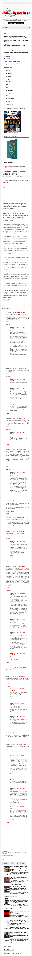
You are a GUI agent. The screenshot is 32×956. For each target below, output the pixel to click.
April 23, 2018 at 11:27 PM (19, 744)
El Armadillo (9, 73)
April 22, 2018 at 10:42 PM (19, 668)
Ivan (7, 87)
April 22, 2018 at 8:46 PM (19, 566)
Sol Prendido (9, 104)
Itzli (7, 84)
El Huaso (8, 76)
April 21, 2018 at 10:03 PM (18, 312)
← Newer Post (5, 305)
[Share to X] (7, 300)
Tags (12, 863)
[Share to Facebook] (9, 300)
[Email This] (4, 300)
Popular (6, 863)
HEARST (8, 81)
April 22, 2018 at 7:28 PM (19, 531)
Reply (7, 321)
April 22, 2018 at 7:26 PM (19, 517)
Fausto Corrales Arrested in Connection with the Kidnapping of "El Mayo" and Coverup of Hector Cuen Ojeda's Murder (19, 901)
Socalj (8, 101)
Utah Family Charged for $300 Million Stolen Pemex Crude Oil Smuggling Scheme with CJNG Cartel (18, 888)
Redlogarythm (10, 98)
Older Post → (26, 305)
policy (7, 64)
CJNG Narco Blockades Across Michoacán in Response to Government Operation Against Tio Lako (19, 934)
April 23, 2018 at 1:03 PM (19, 732)
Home (5, 166)
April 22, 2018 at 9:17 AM (19, 418)
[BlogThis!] (5, 300)
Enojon (8, 79)
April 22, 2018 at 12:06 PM (19, 449)
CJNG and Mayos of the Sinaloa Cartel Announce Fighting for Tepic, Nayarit (19, 868)
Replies (9, 325)
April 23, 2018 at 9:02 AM (19, 676)
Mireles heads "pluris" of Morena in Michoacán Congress (14, 173)
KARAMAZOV (9, 90)
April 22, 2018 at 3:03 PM (19, 500)
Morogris (8, 93)
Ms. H (7, 95)
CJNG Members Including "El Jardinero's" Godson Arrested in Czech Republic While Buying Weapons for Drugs (18, 922)
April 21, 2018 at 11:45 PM (19, 368)
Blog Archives (20, 863)
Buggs (8, 70)
